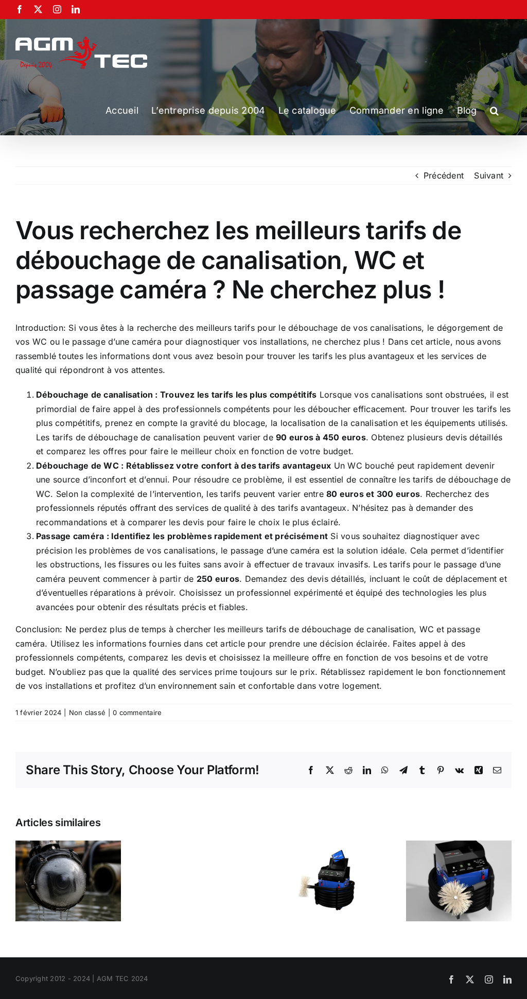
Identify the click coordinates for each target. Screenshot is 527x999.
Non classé (87, 712)
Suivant (488, 175)
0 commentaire (137, 712)
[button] (494, 110)
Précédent (444, 175)
